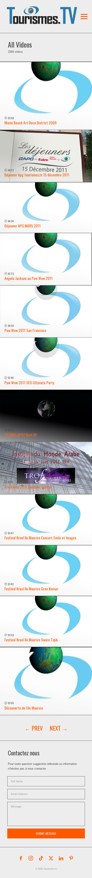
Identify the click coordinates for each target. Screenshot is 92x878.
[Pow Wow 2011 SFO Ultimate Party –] (46, 364)
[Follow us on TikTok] (41, 858)
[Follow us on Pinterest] (71, 858)
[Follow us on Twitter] (51, 858)
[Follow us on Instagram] (30, 858)
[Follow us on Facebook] (20, 858)
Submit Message (46, 833)
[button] (37, 9)
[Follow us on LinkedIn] (61, 858)
